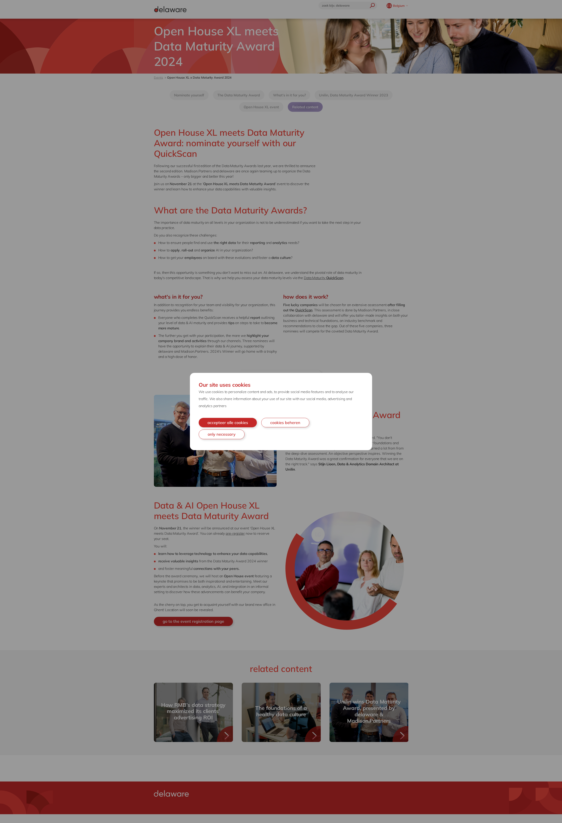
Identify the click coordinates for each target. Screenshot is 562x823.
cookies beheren (285, 422)
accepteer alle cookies (227, 422)
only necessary (222, 434)
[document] (281, 411)
